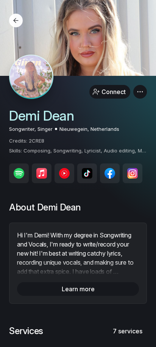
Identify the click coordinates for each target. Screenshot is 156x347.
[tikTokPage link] (87, 173)
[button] (140, 92)
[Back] (16, 20)
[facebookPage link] (110, 173)
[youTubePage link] (64, 173)
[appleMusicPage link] (41, 173)
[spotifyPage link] (19, 173)
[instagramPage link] (132, 173)
